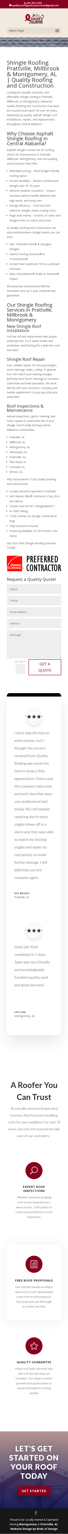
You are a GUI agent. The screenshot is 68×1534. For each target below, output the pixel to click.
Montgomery (28, 1524)
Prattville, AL (49, 1524)
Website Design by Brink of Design (34, 1529)
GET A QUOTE (44, 667)
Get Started (34, 1491)
